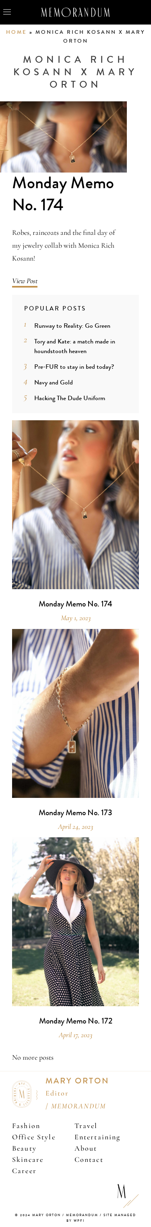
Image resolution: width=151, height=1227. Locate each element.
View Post (24, 280)
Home (16, 32)
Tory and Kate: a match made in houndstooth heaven (74, 346)
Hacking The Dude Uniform (69, 398)
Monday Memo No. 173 (75, 813)
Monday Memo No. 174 (63, 194)
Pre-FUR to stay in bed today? (74, 366)
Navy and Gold (53, 382)
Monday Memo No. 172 (75, 1021)
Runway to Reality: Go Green (72, 325)
